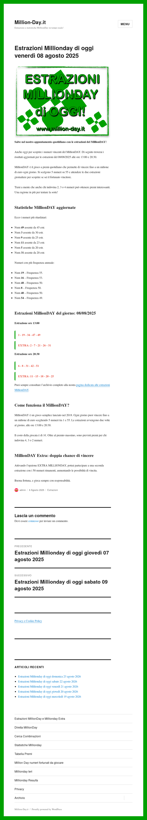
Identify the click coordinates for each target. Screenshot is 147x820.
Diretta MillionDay (26, 727)
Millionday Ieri (23, 771)
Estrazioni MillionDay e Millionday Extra (40, 718)
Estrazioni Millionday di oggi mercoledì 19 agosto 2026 (49, 696)
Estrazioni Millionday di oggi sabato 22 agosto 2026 (47, 681)
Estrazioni (52, 490)
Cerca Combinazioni (28, 736)
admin (23, 490)
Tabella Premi (23, 754)
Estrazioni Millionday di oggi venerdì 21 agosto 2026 (48, 686)
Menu (125, 24)
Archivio (20, 798)
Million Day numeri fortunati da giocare (39, 763)
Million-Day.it (30, 22)
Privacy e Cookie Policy (28, 621)
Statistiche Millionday (28, 745)
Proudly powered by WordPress (47, 809)
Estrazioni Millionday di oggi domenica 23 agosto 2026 (49, 676)
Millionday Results (26, 780)
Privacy (19, 789)
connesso (33, 521)
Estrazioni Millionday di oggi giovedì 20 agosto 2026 (48, 691)
